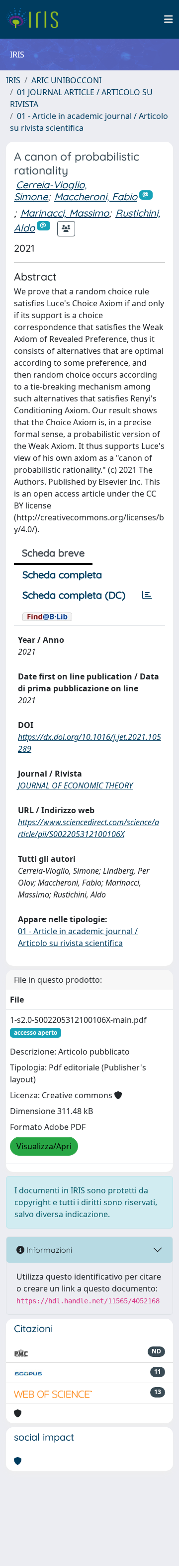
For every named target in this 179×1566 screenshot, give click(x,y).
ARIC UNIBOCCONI (66, 80)
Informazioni (48, 1250)
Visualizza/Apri (44, 1146)
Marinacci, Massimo (64, 213)
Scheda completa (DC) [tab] (73, 595)
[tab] (147, 595)
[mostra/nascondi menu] (168, 19)
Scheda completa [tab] (62, 574)
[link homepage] (36, 19)
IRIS (13, 80)
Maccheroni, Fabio (95, 196)
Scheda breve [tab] (53, 553)
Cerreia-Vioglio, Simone (50, 190)
